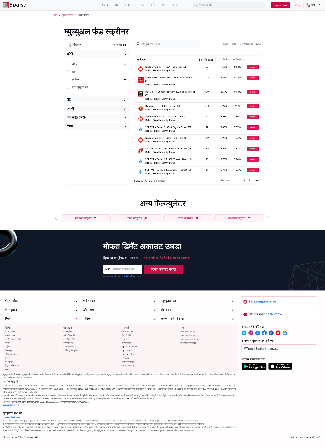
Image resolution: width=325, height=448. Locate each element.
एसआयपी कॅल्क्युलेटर (236, 218)
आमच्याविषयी (10, 331)
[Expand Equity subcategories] (125, 64)
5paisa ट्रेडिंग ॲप (129, 346)
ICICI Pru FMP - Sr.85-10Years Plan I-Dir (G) (168, 148)
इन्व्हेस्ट (105, 4)
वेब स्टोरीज (9, 362)
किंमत (141, 4)
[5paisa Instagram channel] (250, 332)
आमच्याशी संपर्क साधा (11, 405)
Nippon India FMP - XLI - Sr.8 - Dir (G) (165, 116)
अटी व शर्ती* (128, 276)
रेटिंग (69, 100)
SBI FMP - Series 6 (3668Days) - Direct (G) (168, 169)
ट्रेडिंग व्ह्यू (125, 358)
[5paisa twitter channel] (257, 332)
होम (55, 15)
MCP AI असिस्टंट (129, 354)
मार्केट (153, 4)
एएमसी (70, 108)
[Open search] (196, 5)
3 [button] (244, 180)
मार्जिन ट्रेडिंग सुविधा (70, 350)
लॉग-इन (298, 5)
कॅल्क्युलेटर (11, 310)
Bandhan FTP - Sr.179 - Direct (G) (162, 105)
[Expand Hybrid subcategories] (125, 79)
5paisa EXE (127, 350)
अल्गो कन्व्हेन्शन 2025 (13, 339)
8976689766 (275, 314)
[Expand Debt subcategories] (125, 72)
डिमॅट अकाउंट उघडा (163, 269)
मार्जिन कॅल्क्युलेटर (134, 218)
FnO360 (125, 339)
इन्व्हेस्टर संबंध (10, 335)
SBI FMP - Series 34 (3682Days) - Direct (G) (168, 159)
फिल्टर (77, 45)
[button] (312, 5)
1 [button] (234, 180)
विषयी (7, 327)
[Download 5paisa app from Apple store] (280, 367)
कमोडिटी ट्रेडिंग (69, 339)
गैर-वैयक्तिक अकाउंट (188, 343)
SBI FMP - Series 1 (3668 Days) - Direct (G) (168, 127)
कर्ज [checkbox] (73, 71)
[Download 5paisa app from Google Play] (254, 367)
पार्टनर (175, 4)
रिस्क (70, 126)
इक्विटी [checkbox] (75, 64)
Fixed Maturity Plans (164, 70)
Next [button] (256, 180)
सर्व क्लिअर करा (119, 44)
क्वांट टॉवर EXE (128, 365)
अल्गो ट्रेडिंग (126, 343)
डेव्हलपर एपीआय (128, 362)
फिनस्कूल (8, 350)
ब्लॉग (6, 358)
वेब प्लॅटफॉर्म (126, 335)
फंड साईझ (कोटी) (76, 117)
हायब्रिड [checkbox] (75, 79)
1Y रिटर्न (223, 59)
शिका (164, 4)
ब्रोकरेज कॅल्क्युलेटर (83, 218)
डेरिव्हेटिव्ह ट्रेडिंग (69, 335)
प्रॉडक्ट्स (129, 4)
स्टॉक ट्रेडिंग (68, 331)
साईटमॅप (8, 346)
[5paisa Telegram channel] (244, 332)
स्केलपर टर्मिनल (128, 331)
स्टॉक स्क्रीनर (68, 346)
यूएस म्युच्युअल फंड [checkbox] (80, 87)
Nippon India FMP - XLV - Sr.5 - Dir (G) (165, 66)
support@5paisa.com (265, 301)
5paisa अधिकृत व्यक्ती (189, 339)
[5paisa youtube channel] (277, 332)
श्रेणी (70, 54)
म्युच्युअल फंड (67, 15)
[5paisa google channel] (284, 332)
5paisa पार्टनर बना (187, 335)
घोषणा (7, 369)
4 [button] (249, 180)
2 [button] (239, 180)
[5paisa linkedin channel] (271, 332)
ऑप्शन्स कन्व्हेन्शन (11, 354)
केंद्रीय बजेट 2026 (12, 365)
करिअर (7, 343)
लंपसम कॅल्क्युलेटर (185, 218)
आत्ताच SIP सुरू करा (280, 5)
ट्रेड (116, 4)
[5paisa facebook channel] (264, 332)
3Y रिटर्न (237, 59)
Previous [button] (225, 180)
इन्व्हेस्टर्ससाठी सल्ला (12, 417)
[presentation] (56, 218)
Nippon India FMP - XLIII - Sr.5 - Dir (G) (166, 137)
